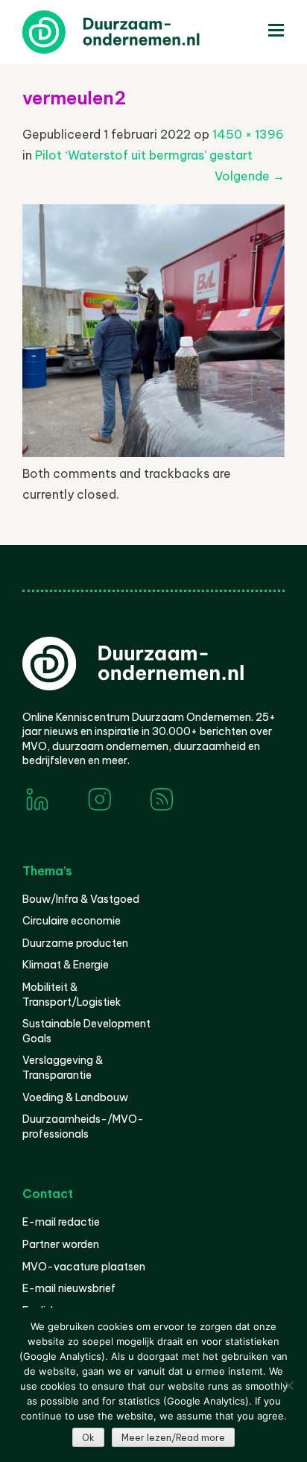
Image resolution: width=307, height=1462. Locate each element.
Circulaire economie (71, 920)
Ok (88, 1437)
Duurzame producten (75, 943)
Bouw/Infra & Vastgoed (80, 899)
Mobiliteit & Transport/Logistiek (71, 994)
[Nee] (288, 1385)
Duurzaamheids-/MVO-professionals (83, 1126)
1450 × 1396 (248, 134)
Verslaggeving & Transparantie (62, 1067)
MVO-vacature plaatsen (83, 1266)
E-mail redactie (61, 1222)
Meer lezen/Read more (173, 1437)
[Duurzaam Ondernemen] (134, 32)
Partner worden (60, 1244)
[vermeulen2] (153, 452)
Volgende (250, 175)
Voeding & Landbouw (75, 1097)
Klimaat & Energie (65, 964)
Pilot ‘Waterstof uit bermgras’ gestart (144, 155)
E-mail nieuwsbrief (68, 1288)
